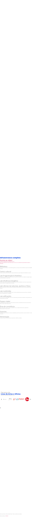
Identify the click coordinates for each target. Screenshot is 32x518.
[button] (1, 399)
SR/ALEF (7, 515)
